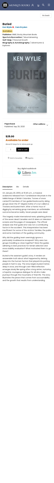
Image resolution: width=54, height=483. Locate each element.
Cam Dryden (21, 27)
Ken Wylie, (9, 27)
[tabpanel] (27, 240)
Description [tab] (7, 186)
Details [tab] (26, 186)
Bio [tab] (17, 186)
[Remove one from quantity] (7, 149)
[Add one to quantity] (14, 149)
